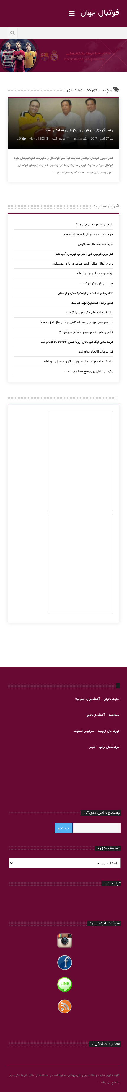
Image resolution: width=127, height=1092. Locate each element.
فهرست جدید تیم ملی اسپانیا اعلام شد (88, 234)
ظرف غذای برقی (109, 747)
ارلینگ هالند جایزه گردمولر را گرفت (89, 313)
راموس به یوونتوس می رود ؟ (94, 225)
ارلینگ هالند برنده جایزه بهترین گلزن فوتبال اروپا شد (78, 362)
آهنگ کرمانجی (96, 715)
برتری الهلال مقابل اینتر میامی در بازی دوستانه (83, 264)
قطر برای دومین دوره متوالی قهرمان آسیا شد (84, 254)
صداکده (114, 715)
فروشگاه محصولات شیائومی (95, 244)
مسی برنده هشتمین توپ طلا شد (92, 303)
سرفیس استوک (84, 731)
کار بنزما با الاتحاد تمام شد (96, 352)
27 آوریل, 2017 (100, 139)
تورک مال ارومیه (108, 731)
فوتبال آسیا (58, 139)
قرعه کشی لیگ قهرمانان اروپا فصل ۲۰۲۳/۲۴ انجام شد (77, 342)
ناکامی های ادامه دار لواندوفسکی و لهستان (85, 293)
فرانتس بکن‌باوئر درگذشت (96, 283)
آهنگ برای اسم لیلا (87, 699)
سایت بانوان (111, 699)
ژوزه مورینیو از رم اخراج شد (94, 274)
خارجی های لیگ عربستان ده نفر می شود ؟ (86, 332)
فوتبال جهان (99, 13)
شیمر (92, 747)
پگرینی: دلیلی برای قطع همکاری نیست (89, 371)
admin (78, 139)
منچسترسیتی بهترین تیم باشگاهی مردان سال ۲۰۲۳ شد (76, 322)
